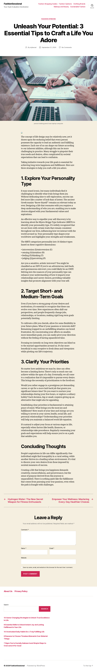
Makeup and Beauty (61, 7)
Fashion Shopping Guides (47, 4)
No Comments (67, 47)
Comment (25, 530)
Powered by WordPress (36, 666)
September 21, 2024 (49, 47)
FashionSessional (13, 4)
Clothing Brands (79, 4)
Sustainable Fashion (77, 7)
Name (23, 548)
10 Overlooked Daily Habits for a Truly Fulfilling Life (24, 632)
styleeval (33, 47)
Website (23, 558)
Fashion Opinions (65, 4)
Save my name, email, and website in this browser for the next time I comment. (48, 567)
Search (6, 605)
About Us (8, 591)
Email (51, 548)
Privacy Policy (21, 591)
